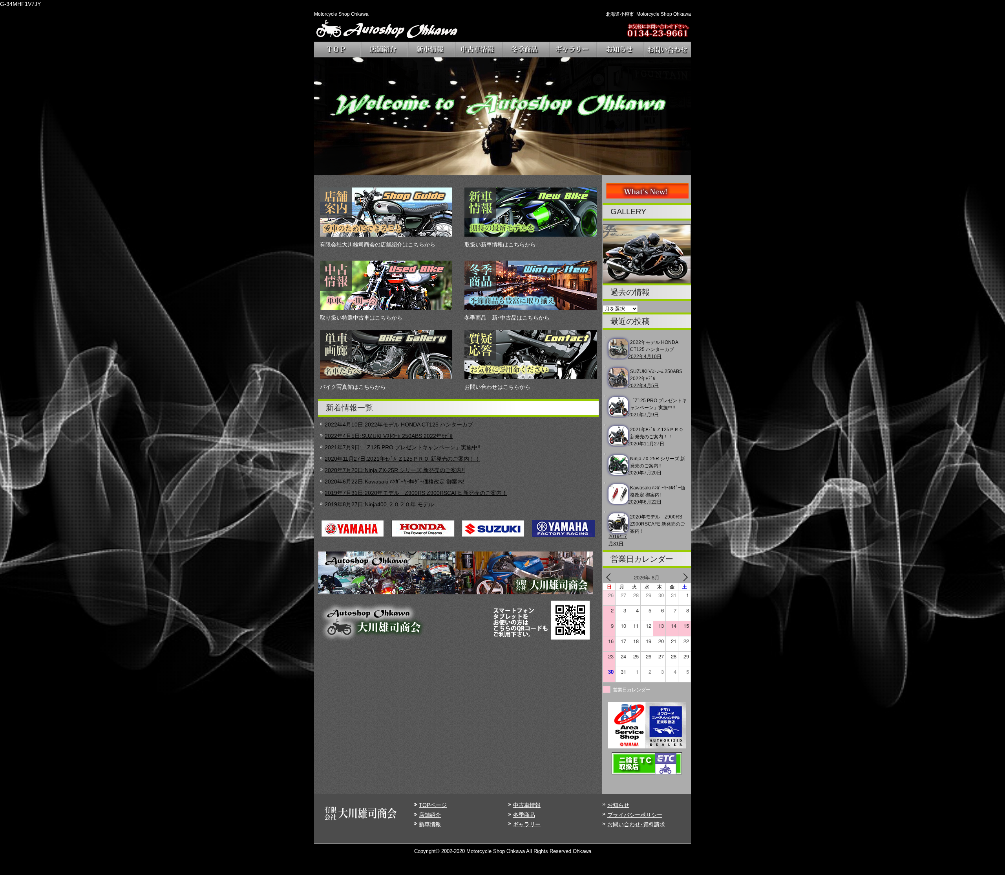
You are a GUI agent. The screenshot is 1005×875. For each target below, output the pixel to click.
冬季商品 (524, 815)
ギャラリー (527, 824)
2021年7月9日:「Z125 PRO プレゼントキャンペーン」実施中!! (403, 447)
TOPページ (433, 805)
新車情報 (430, 824)
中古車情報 (527, 805)
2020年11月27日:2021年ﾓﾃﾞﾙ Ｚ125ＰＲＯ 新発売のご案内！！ (402, 459)
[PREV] (610, 577)
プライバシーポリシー (634, 815)
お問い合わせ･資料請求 (636, 824)
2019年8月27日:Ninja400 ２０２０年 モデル (379, 504)
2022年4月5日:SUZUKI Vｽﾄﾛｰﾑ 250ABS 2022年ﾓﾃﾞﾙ (389, 436)
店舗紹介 (430, 815)
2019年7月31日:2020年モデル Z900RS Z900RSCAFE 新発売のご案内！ (416, 493)
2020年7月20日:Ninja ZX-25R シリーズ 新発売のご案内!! (395, 470)
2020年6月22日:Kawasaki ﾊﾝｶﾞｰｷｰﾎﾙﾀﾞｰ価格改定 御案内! (394, 481)
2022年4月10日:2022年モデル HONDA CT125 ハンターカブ (404, 424)
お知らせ (618, 805)
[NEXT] (683, 577)
